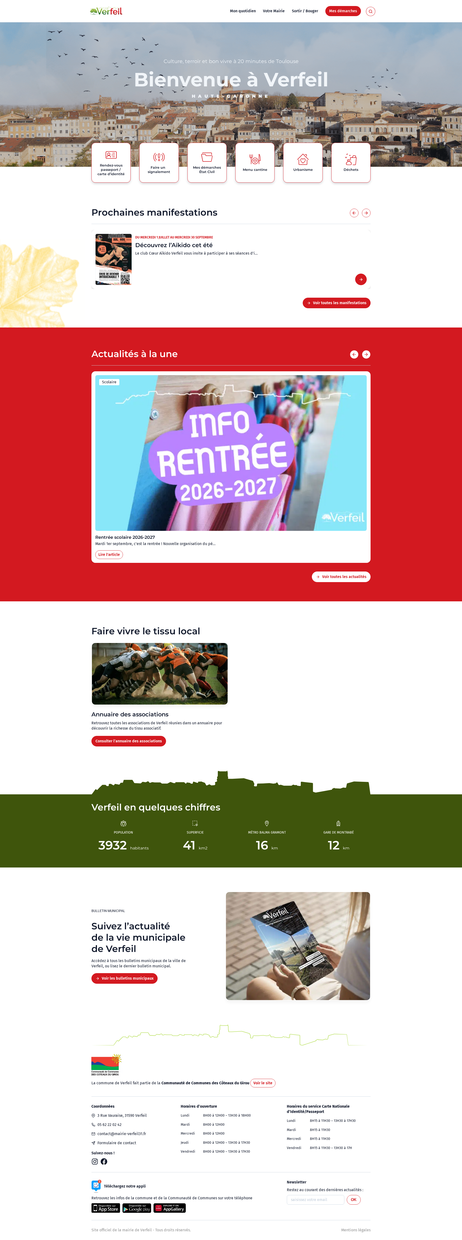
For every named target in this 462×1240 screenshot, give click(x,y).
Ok (354, 1200)
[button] (354, 213)
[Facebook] (104, 1161)
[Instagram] (94, 1161)
